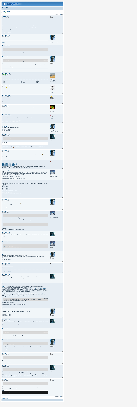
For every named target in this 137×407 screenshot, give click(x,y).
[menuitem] (3, 7)
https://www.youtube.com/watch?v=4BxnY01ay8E (9, 163)
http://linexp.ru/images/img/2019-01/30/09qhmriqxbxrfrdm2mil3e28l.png (32, 293)
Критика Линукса (5, 11)
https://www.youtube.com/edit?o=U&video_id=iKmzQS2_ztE (11, 120)
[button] (62, 14)
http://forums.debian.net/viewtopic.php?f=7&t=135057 (38, 288)
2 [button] (61, 14)
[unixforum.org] (12, 4)
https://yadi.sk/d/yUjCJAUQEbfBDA (9, 246)
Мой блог (3, 102)
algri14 (3, 254)
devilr (5, 49)
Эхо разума (3, 42)
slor (5, 60)
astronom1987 (4, 126)
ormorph (3, 286)
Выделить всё (5, 142)
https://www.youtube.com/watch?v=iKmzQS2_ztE (9, 165)
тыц (13, 323)
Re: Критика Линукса (6, 35)
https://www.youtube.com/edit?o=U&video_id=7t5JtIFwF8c (11, 119)
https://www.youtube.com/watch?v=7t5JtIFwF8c (9, 164)
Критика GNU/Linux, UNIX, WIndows (7, 32)
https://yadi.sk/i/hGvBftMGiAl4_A (7, 192)
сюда (3, 322)
